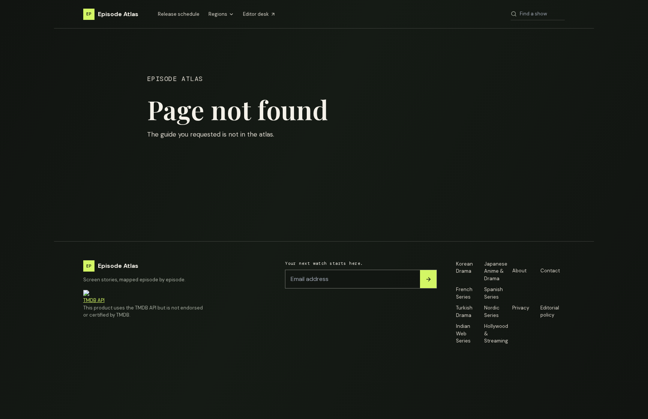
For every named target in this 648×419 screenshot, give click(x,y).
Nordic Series (492, 311)
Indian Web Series (463, 333)
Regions (217, 14)
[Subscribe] (428, 279)
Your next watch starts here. (324, 263)
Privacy (520, 308)
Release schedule (179, 14)
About (519, 270)
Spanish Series (493, 293)
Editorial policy (549, 311)
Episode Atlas (112, 14)
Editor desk (256, 14)
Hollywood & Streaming (496, 333)
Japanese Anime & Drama (495, 271)
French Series (464, 293)
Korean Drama (464, 268)
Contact (550, 270)
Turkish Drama (464, 311)
